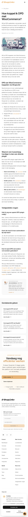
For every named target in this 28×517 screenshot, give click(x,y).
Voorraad (4, 445)
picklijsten (18, 180)
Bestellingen (4, 442)
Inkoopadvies (5, 458)
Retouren (17, 449)
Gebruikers (17, 458)
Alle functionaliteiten (20, 478)
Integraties (4, 461)
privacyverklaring (20, 503)
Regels (3, 455)
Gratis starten (7, 377)
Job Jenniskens (13, 283)
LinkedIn (10, 292)
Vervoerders (18, 445)
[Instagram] (10, 434)
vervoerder (16, 113)
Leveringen (17, 455)
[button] (25, 514)
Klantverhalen (5, 469)
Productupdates (19, 475)
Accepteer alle (14, 507)
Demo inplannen (8, 381)
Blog (3, 475)
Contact (3, 478)
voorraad (19, 171)
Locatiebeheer (18, 442)
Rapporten (17, 461)
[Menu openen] (24, 2)
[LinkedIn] (3, 434)
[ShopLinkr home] (8, 2)
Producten (4, 449)
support (4, 274)
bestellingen (21, 189)
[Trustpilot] (7, 434)
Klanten (17, 452)
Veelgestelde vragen (20, 481)
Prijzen (16, 484)
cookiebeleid (12, 503)
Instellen (8, 511)
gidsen (12, 268)
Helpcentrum (18, 469)
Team (3, 472)
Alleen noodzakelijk (20, 511)
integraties (5, 268)
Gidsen (16, 472)
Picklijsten (4, 452)
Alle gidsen (6, 8)
